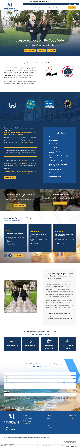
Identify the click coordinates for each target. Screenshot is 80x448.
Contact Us (49, 427)
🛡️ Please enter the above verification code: (14, 394)
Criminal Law (51, 50)
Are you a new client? (9, 380)
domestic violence (28, 142)
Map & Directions (26, 423)
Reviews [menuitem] (65, 7)
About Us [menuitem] (55, 7)
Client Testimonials (29, 50)
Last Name (43, 372)
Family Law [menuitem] (41, 7)
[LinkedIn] (72, 418)
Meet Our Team (50, 423)
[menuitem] (6, 444)
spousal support (27, 163)
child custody (21, 142)
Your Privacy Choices (20, 442)
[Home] (9, 6)
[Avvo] (75, 418)
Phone (6, 376)
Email (42, 376)
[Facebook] (69, 418)
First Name (7, 372)
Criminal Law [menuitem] (49, 7)
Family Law (41, 50)
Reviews (49, 425)
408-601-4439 (70, 4)
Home (48, 418)
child (20, 163)
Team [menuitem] (60, 7)
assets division (15, 163)
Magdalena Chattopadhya (25, 67)
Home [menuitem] (36, 7)
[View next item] (42, 113)
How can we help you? (9, 383)
